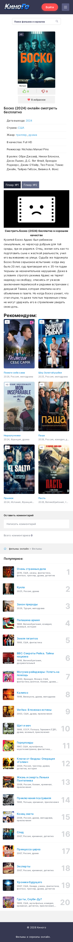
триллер (21, 134)
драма (32, 134)
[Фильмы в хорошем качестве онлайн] (17, 7)
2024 (29, 120)
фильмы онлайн (19, 548)
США (21, 127)
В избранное (38, 99)
